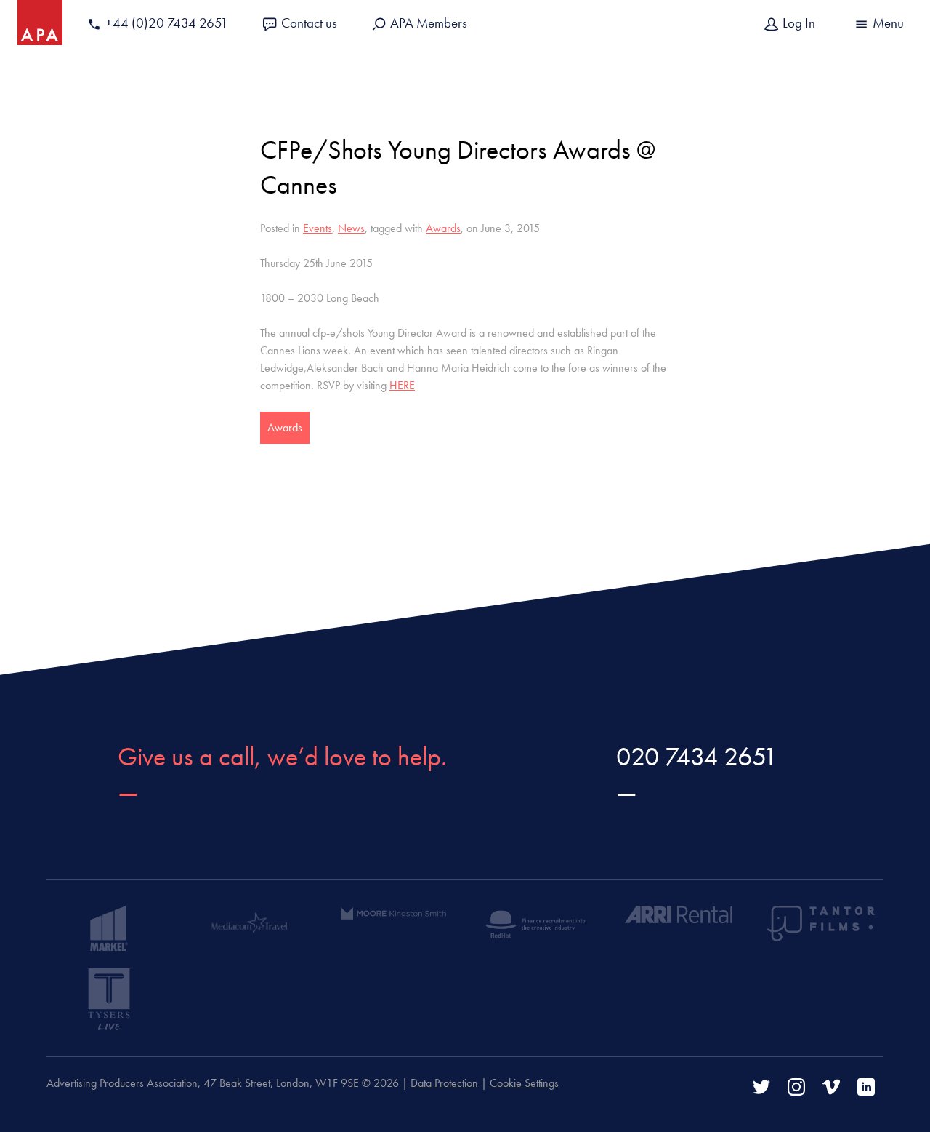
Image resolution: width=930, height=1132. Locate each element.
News (351, 228)
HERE (402, 385)
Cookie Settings (524, 1083)
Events (317, 228)
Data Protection (444, 1083)
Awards (443, 228)
